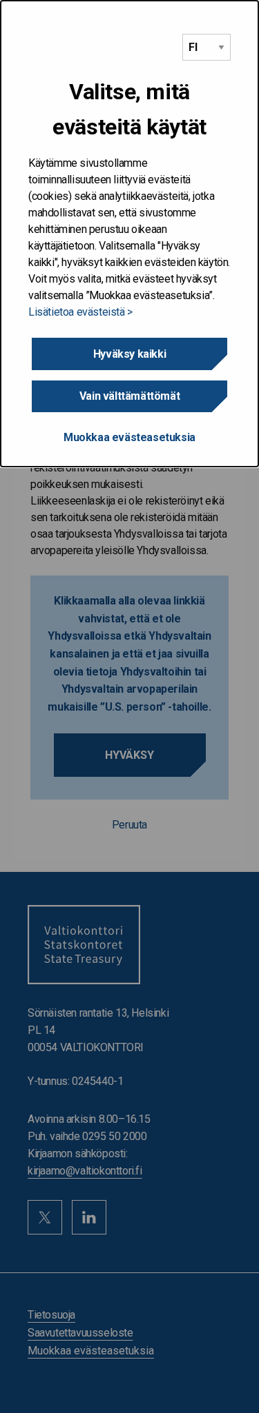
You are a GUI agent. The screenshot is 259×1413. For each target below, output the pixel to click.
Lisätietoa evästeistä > (80, 311)
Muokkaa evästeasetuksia (129, 437)
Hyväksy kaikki (129, 353)
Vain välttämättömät (129, 396)
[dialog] (129, 233)
